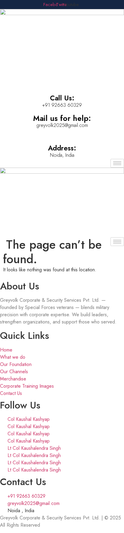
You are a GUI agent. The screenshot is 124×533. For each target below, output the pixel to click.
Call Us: (62, 98)
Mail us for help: (62, 118)
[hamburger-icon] (117, 163)
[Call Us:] (62, 84)
